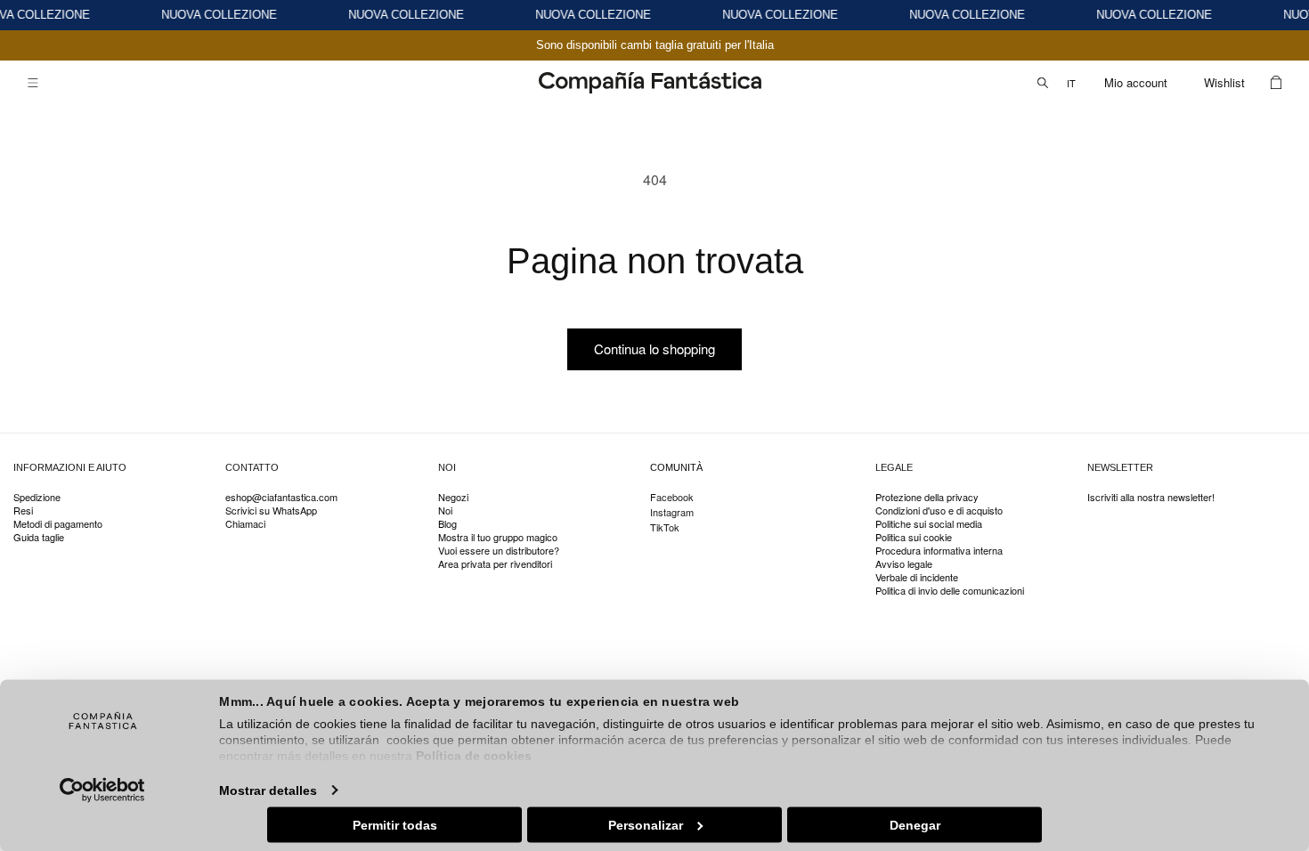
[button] (33, 83)
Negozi (453, 497)
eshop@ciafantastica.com (281, 497)
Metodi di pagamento (57, 524)
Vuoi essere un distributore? (498, 550)
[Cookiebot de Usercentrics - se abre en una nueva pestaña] (103, 789)
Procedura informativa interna (939, 550)
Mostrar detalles (268, 789)
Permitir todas (395, 824)
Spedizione (37, 497)
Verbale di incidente (916, 577)
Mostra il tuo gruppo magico (497, 537)
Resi (23, 510)
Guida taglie (38, 537)
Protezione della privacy (927, 497)
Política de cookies (474, 756)
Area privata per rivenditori (495, 564)
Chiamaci (245, 524)
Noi (445, 510)
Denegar (915, 824)
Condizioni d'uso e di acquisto (939, 510)
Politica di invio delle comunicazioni (949, 590)
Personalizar (645, 824)
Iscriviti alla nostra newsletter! (1151, 497)
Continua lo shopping (654, 348)
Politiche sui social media (928, 524)
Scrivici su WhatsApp (271, 510)
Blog (447, 524)
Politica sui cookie (913, 537)
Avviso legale (903, 564)
